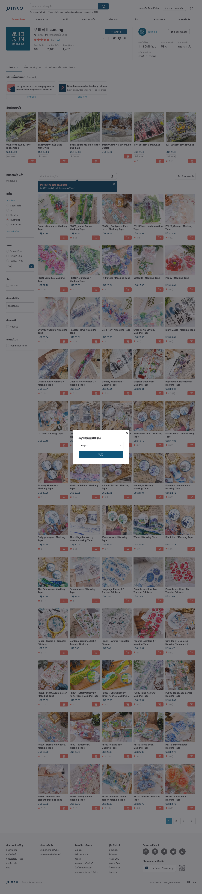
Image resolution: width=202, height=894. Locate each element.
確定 (101, 454)
